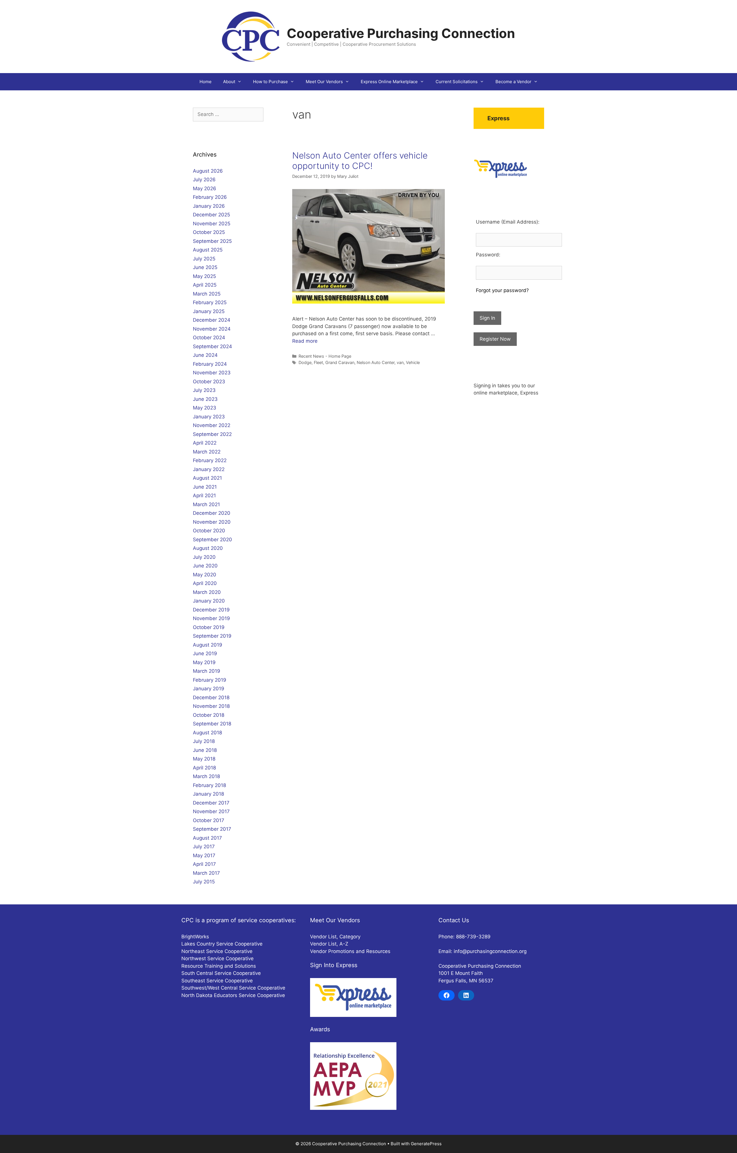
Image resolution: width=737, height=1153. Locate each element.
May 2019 (204, 662)
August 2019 (207, 645)
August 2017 (207, 838)
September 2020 (212, 539)
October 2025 (209, 232)
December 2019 (211, 610)
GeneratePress (426, 1143)
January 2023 (209, 417)
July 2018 (204, 741)
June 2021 (205, 487)
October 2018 (208, 715)
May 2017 (204, 855)
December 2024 (211, 320)
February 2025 (210, 302)
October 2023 (209, 381)
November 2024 (212, 329)
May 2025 (204, 276)
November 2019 (211, 618)
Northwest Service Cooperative (217, 958)
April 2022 (204, 443)
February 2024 (210, 364)
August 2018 (207, 732)
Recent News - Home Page (325, 356)
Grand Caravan (339, 362)
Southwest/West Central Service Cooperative (233, 988)
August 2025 (208, 250)
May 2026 (204, 188)
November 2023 (212, 373)
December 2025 (211, 215)
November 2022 (211, 425)
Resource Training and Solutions (218, 966)
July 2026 (204, 179)
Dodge (305, 362)
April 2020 (205, 583)
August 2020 (208, 548)
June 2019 (205, 653)
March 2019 (206, 671)
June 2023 (205, 399)
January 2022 (209, 469)
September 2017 (212, 829)
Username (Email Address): (508, 222)
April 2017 (204, 864)
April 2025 (204, 285)
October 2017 (208, 820)
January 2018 (208, 794)
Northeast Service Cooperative (216, 951)
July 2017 (204, 846)
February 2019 (209, 680)
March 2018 (206, 776)
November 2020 (212, 522)
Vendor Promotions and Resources (350, 951)
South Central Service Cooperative (221, 973)
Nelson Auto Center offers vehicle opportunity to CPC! (360, 160)
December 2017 (211, 803)
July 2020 (204, 557)
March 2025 (207, 294)
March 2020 (207, 592)
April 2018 (204, 768)
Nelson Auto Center (375, 362)
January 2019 (208, 688)
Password (487, 255)
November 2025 (211, 223)
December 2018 (211, 697)
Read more (305, 341)
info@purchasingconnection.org (490, 951)
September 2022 (212, 434)
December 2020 (211, 513)
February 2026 (210, 197)
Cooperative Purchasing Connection (401, 33)
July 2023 (204, 390)
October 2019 (209, 627)
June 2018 (205, 750)
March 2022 (207, 452)
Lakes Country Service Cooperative (222, 944)
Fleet (318, 362)
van (400, 362)
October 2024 (209, 337)
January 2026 (209, 206)
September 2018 (212, 724)
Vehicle (413, 362)
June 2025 (205, 267)
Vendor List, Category (335, 936)
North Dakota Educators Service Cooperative (233, 995)
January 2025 (209, 311)
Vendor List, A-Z (329, 944)
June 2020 (205, 566)
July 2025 (204, 259)
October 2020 (209, 530)
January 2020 (209, 601)
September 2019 (212, 636)
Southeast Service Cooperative (217, 981)
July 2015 (204, 882)
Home (206, 81)
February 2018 (209, 785)
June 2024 (205, 355)
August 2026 (208, 171)
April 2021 (204, 495)
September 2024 (212, 346)
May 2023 (204, 408)
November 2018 (211, 706)
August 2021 (207, 478)
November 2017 (211, 811)
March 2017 (206, 873)
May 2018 (204, 759)
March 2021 (206, 504)
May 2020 (204, 575)
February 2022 (210, 460)
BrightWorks (195, 936)
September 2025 (212, 241)
